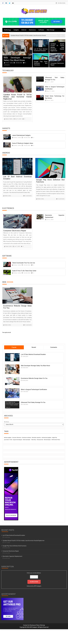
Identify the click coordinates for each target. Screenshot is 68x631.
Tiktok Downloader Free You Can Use (23, 263)
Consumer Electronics (16, 437)
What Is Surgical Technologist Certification (34, 389)
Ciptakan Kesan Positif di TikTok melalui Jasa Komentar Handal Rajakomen (57, 47)
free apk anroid (6, 332)
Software (41, 30)
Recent (34, 347)
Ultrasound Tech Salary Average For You (33, 402)
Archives (6, 422)
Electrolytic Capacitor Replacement (12, 556)
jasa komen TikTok (8, 439)
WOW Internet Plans (56, 439)
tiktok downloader (26, 439)
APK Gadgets (37, 586)
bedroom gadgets (7, 437)
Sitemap (42, 625)
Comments (53, 347)
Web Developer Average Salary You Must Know (17, 58)
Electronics (32, 30)
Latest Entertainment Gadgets (21, 135)
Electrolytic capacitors (36, 437)
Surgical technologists (17, 439)
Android (23, 30)
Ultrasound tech (40, 439)
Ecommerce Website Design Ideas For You (34, 378)
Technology (7, 30)
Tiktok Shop (33, 439)
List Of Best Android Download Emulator (40, 50)
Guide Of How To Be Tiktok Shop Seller (24, 271)
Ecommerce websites (26, 437)
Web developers (47, 439)
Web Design (50, 30)
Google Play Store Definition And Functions (40, 63)
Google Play (54, 437)
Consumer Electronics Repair (15, 231)
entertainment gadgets (46, 437)
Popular (14, 347)
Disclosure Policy (34, 625)
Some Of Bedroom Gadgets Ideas (22, 143)
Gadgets (16, 30)
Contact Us (26, 625)
